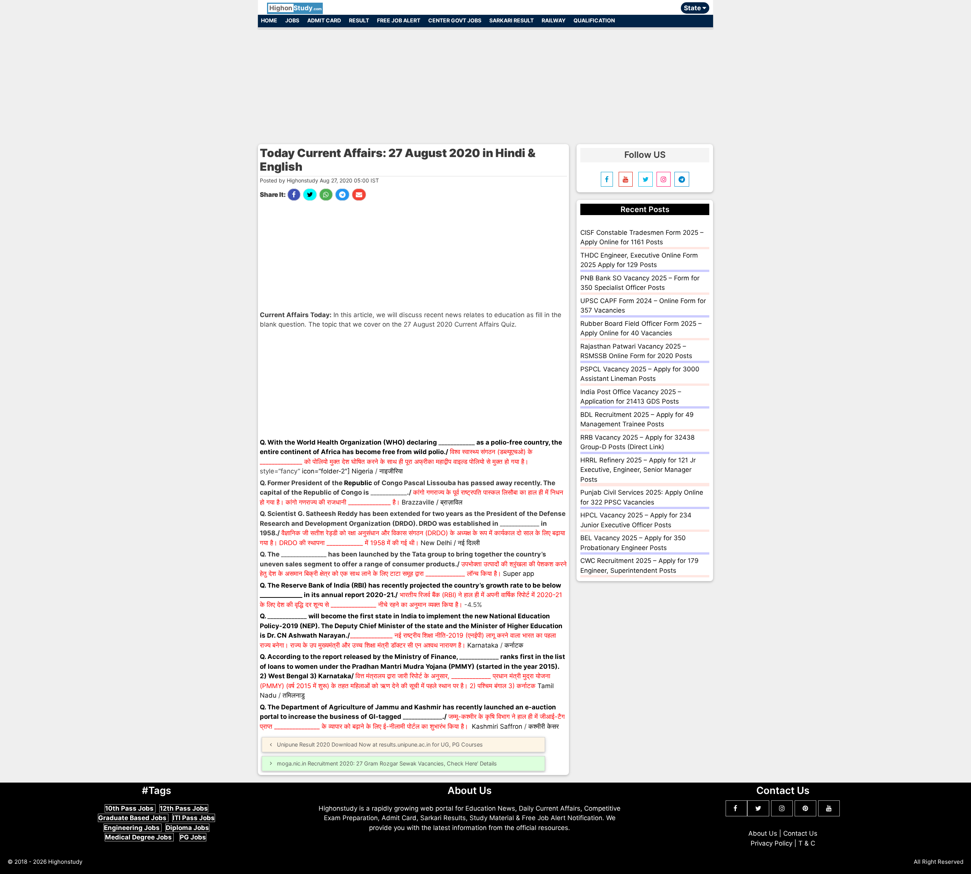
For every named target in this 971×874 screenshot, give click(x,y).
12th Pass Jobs (184, 808)
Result (359, 20)
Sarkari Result (511, 20)
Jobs (292, 20)
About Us (762, 833)
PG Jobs (193, 837)
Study (295, 8)
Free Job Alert (398, 20)
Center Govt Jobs (454, 20)
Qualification (594, 20)
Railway (554, 20)
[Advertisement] (485, 83)
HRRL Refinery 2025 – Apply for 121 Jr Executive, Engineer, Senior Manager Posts (638, 469)
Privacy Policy (771, 843)
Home (269, 20)
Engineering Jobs (132, 828)
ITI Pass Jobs (194, 818)
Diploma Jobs (187, 828)
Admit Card (324, 20)
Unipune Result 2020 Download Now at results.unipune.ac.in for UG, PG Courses (380, 744)
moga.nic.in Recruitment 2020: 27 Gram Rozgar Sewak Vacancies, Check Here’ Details (387, 763)
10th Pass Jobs (130, 808)
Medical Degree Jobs (139, 837)
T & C (806, 843)
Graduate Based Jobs (133, 818)
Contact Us (800, 833)
